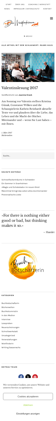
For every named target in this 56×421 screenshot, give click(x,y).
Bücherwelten (7, 135)
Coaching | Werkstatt (39, 4)
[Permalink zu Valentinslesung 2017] (28, 81)
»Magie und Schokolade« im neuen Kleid (21, 187)
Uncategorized (8, 335)
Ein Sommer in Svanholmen (15, 183)
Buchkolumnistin (10, 311)
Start (9, 4)
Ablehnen (28, 405)
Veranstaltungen (9, 339)
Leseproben (7, 323)
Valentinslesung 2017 (20, 88)
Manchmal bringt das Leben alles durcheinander (24, 191)
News (7, 9)
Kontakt (47, 9)
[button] (21, 377)
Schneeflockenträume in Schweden (18, 179)
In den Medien (8, 315)
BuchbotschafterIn (10, 303)
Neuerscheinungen (10, 327)
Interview (6, 319)
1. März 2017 (7, 133)
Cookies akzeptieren (28, 396)
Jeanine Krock (25, 95)
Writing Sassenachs (11, 347)
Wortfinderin (8, 343)
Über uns (20, 4)
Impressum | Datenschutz (27, 9)
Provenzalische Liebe (11, 194)
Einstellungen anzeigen (28, 413)
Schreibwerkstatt (10, 331)
